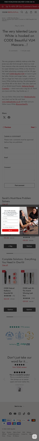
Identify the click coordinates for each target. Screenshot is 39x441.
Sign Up (10, 230)
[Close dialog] (37, 208)
